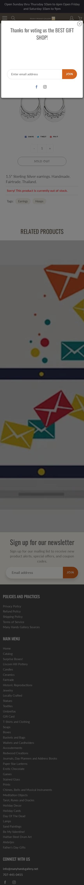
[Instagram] (44, 87)
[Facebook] (36, 87)
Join (69, 74)
